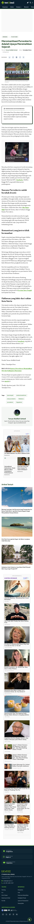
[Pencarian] (30, 2)
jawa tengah (10, 395)
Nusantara (5, 7)
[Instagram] (3, 914)
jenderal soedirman (21, 395)
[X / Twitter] (6, 914)
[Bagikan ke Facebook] (20, 57)
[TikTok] (10, 914)
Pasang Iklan (21, 903)
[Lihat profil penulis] (17, 415)
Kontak (3, 900)
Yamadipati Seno (6, 387)
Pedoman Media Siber (23, 895)
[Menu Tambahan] (32, 2)
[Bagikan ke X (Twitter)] (23, 57)
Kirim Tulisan (5, 895)
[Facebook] (13, 914)
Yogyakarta (19, 402)
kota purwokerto (11, 398)
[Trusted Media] (2, 910)
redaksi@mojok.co (8, 880)
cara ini (7, 381)
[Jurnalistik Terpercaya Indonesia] (13, 910)
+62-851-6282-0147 (8, 883)
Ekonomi (26, 7)
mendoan (21, 341)
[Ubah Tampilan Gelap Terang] (30, 920)
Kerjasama (20, 889)
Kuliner (12, 7)
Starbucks (19, 180)
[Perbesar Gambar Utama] (17, 79)
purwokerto (10, 402)
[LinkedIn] (16, 914)
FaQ (19, 892)
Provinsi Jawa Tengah (25, 290)
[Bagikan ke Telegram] (16, 57)
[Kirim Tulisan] (27, 2)
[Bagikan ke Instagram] (13, 57)
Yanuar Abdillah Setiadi (17, 419)
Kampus (18, 7)
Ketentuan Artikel (6, 898)
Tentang (4, 889)
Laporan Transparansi (23, 900)
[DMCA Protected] (5, 910)
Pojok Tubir (14, 36)
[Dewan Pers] (9, 910)
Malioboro (21, 398)
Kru (2, 892)
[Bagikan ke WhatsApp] (9, 57)
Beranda (5, 36)
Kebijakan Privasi (22, 898)
